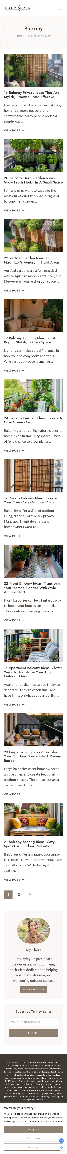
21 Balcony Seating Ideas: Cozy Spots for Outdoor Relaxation (29, 843)
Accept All (33, 1129)
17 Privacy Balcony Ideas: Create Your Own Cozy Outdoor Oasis (30, 500)
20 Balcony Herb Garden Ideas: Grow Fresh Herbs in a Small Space (33, 180)
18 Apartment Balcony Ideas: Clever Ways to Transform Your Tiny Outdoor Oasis (33, 672)
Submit (33, 1033)
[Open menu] (60, 8)
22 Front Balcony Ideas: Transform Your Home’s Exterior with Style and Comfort (32, 587)
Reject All (33, 1147)
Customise (33, 1138)
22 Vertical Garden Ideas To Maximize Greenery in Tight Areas (31, 260)
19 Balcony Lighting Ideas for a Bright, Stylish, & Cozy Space (29, 340)
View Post (14, 130)
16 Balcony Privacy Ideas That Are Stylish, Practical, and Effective (31, 94)
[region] (33, 1128)
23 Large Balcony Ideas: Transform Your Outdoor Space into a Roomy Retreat (32, 756)
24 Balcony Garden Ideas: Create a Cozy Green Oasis (33, 420)
